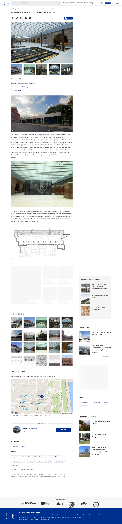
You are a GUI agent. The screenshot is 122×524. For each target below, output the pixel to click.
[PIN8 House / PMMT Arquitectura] (85, 311)
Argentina (32, 83)
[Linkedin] (21, 18)
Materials (106, 403)
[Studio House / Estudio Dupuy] (84, 438)
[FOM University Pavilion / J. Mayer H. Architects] (85, 299)
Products (80, 3)
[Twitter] (16, 18)
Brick (23, 447)
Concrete (15, 447)
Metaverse (83, 407)
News (86, 3)
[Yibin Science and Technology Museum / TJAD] (84, 336)
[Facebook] (12, 18)
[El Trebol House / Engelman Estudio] (84, 425)
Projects (66, 3)
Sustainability (84, 403)
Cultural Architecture (55, 457)
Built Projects (25, 457)
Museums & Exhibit (18, 461)
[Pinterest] (30, 18)
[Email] (25, 18)
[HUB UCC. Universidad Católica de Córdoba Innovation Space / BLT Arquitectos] (84, 451)
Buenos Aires (59, 461)
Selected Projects (39, 457)
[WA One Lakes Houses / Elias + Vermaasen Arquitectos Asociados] (85, 288)
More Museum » (106, 357)
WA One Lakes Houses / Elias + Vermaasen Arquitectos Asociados (99, 286)
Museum (14, 83)
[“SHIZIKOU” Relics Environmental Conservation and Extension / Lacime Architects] (84, 349)
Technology (96, 403)
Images (91, 3)
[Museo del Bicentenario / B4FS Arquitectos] (16, 322)
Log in (101, 3)
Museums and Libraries (44, 461)
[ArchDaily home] (6, 3)
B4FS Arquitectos (27, 87)
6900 (19, 90)
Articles (72, 3)
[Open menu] (117, 2)
